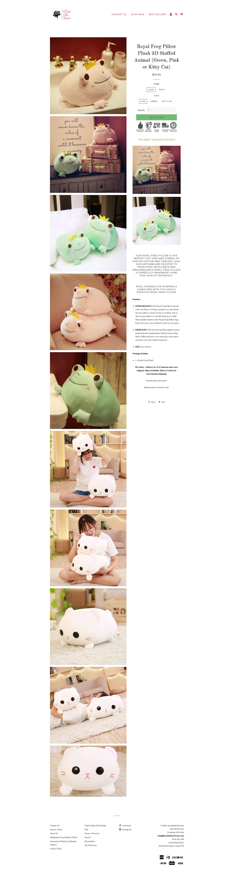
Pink (143, 101)
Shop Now (137, 14)
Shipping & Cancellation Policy (63, 837)
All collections (90, 845)
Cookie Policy (56, 848)
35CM (162, 89)
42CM (151, 89)
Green (153, 101)
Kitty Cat (167, 101)
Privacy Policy (56, 829)
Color (156, 95)
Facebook (126, 825)
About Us (54, 833)
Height (156, 84)
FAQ (86, 829)
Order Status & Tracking (95, 825)
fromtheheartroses (176, 825)
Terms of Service (91, 833)
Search (87, 837)
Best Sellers (157, 14)
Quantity (141, 110)
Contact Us (119, 14)
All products (89, 841)
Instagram (127, 829)
